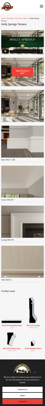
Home (3, 18)
